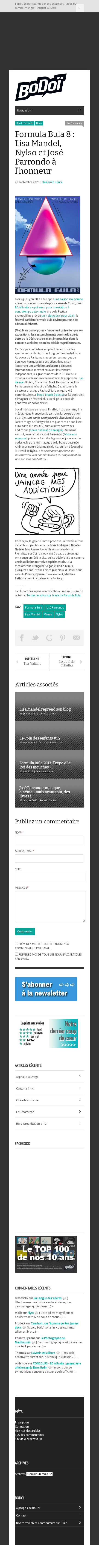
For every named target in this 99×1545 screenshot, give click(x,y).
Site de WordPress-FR (28, 1439)
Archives (20, 1474)
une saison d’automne (69, 299)
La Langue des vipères (47, 1298)
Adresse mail (25, 851)
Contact (21, 1515)
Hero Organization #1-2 (31, 1123)
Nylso (59, 614)
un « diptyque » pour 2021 (58, 315)
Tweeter (36, 638)
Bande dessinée (24, 123)
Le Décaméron (25, 1112)
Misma (48, 614)
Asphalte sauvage (27, 1076)
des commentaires (29, 1435)
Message (22, 887)
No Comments (74, 123)
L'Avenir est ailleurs (43, 1352)
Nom (19, 832)
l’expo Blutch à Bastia (50, 394)
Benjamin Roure (52, 182)
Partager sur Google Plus (49, 638)
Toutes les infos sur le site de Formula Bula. (53, 595)
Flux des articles (28, 1430)
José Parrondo (55, 607)
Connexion (22, 1426)
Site (18, 869)
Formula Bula (33, 607)
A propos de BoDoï (28, 1508)
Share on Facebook (22, 638)
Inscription (22, 1422)
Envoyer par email (77, 638)
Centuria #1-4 (25, 1088)
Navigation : (80, 8)
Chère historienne (27, 1100)
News (39, 123)
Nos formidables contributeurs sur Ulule (41, 1523)
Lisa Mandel (32, 614)
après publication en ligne (46, 430)
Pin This (63, 638)
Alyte (31, 1313)
